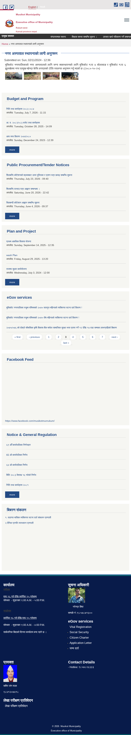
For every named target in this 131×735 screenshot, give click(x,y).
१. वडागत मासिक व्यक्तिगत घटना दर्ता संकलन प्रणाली (28, 517)
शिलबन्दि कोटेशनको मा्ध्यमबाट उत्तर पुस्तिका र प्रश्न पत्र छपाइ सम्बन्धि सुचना (39, 175)
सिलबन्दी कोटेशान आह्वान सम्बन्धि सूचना (22, 202)
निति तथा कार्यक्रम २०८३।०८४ (20, 109)
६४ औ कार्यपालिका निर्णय (16, 465)
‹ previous (34, 337)
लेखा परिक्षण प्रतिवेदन (16, 706)
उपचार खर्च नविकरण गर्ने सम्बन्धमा (114, 36)
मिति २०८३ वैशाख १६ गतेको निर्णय (21, 475)
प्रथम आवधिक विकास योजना (18, 241)
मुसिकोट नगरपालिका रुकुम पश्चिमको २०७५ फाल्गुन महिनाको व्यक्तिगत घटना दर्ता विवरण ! (44, 307)
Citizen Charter (79, 637)
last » (66, 342)
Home (5, 44)
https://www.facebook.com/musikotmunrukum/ (30, 420)
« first (17, 337)
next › (115, 337)
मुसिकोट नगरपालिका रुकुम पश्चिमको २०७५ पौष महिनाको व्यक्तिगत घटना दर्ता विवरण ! (42, 317)
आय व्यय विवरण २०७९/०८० (18, 136)
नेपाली (42, 7)
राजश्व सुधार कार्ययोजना (16, 269)
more (12, 149)
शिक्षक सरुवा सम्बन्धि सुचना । (81, 36)
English (32, 7)
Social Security (79, 632)
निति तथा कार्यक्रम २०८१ (17, 485)
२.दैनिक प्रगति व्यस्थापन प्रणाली (19, 523)
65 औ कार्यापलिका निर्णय (16, 454)
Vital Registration (80, 627)
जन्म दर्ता (74, 648)
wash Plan (11, 255)
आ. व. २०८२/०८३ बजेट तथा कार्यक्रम (23, 122)
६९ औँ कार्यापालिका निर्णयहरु (18, 444)
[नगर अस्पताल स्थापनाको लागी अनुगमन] (13, 75)
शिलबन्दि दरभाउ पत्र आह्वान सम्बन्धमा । (23, 188)
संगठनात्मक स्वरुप (55, 36)
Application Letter (81, 643)
